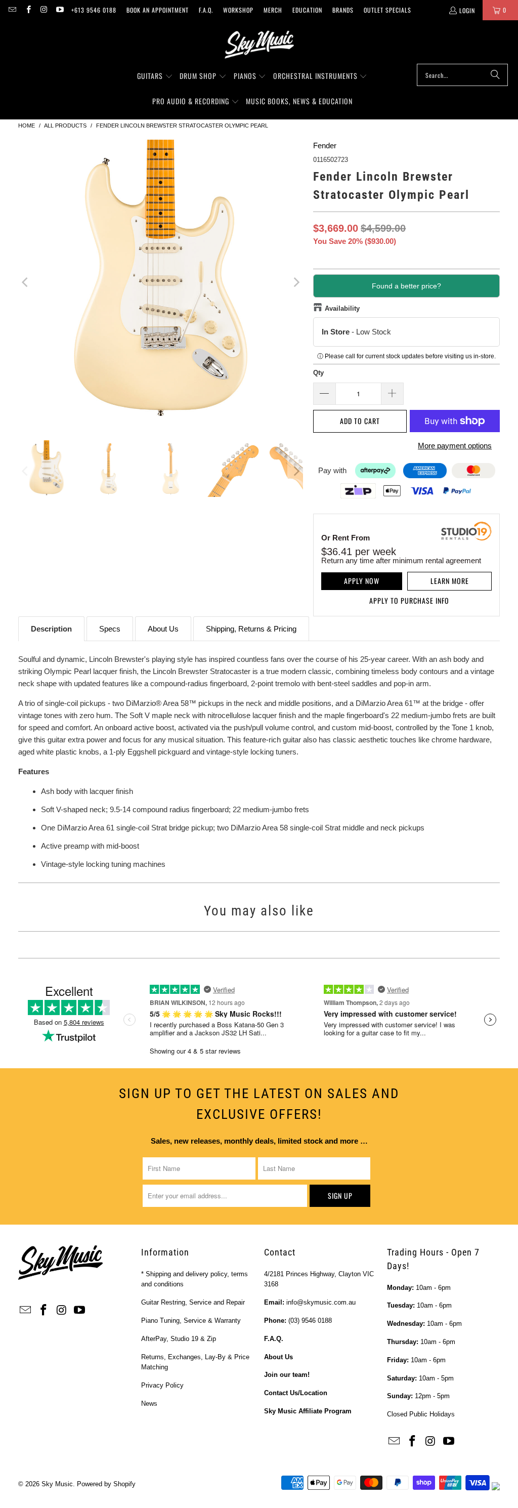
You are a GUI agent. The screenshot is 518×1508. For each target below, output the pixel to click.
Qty (318, 372)
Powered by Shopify (106, 1484)
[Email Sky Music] (12, 10)
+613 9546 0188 (93, 10)
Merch (273, 10)
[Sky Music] (259, 44)
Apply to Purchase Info (409, 600)
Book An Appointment (157, 10)
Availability (342, 308)
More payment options (455, 445)
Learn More (449, 580)
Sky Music (57, 1484)
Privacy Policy (162, 1385)
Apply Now (361, 580)
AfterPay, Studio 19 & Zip (178, 1339)
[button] (155, 76)
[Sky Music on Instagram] (43, 10)
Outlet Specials (387, 10)
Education (307, 10)
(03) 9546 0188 (310, 1320)
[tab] (51, 628)
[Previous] (26, 282)
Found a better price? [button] (406, 286)
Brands (343, 10)
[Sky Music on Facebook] (27, 10)
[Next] (295, 282)
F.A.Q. (206, 10)
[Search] (495, 75)
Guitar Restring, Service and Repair (193, 1302)
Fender (324, 145)
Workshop (238, 10)
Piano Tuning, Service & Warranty (191, 1320)
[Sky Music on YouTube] (59, 10)
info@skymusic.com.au (321, 1302)
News (149, 1403)
